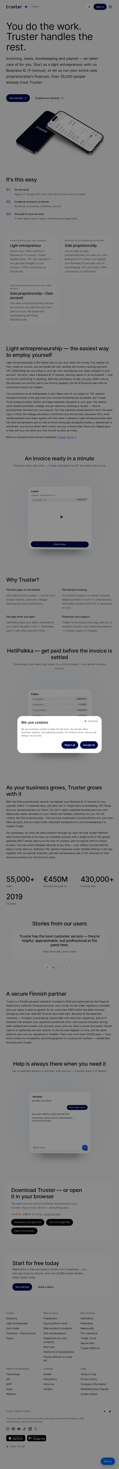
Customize (93, 721)
